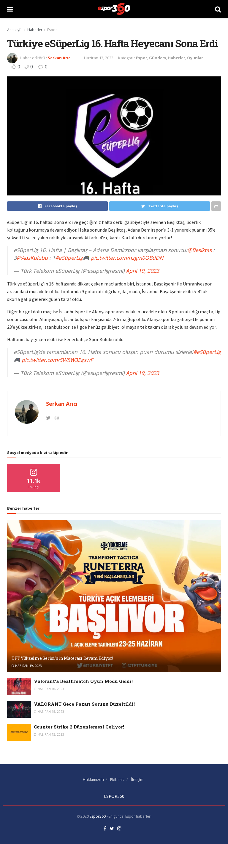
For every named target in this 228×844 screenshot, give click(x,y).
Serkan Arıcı (60, 57)
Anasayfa (15, 29)
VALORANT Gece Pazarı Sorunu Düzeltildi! (84, 704)
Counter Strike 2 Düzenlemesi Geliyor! (79, 727)
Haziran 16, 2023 (50, 689)
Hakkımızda (93, 779)
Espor (52, 29)
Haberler (34, 29)
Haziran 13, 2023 (98, 57)
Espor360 (98, 816)
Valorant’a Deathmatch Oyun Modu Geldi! (83, 681)
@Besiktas (199, 249)
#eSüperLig (69, 257)
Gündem (157, 57)
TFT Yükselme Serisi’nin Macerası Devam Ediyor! (62, 658)
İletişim (137, 779)
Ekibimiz (117, 779)
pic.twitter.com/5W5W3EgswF (57, 359)
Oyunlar (195, 57)
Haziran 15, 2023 (50, 712)
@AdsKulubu (32, 257)
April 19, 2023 (142, 270)
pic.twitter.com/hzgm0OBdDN (127, 257)
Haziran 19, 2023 (28, 666)
